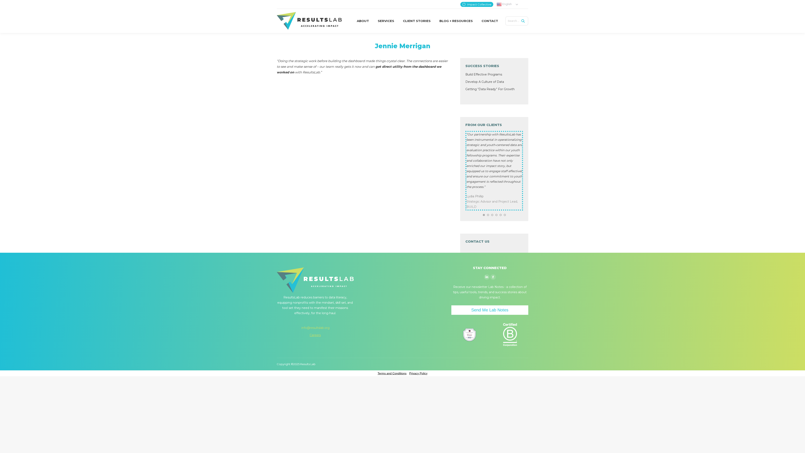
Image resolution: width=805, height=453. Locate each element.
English (507, 4)
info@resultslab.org (315, 328)
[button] (484, 215)
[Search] (523, 21)
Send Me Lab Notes (489, 310)
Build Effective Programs (483, 74)
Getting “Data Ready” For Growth (490, 89)
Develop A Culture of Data (484, 82)
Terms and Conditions (392, 373)
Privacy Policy (418, 373)
